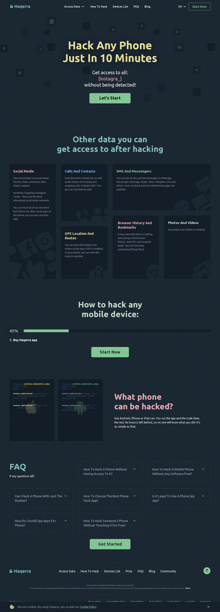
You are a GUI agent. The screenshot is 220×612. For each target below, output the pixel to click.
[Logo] (20, 581)
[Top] (207, 581)
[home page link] (20, 6)
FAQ (141, 581)
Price (128, 581)
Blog (152, 581)
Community (168, 581)
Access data (67, 581)
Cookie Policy (88, 606)
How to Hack (89, 581)
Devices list (112, 581)
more (187, 598)
